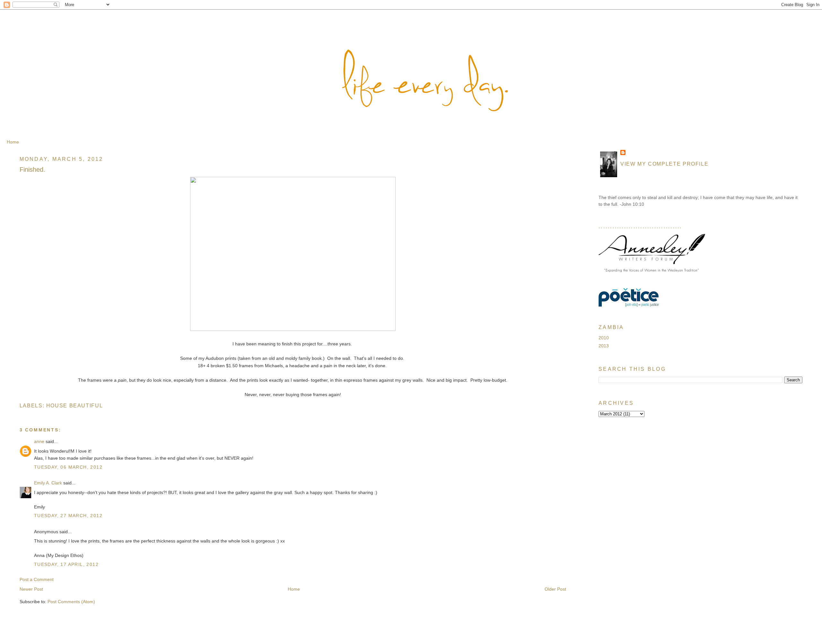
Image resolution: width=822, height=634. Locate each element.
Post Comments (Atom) (71, 601)
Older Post (555, 589)
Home (13, 141)
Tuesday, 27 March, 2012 (68, 515)
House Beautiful (74, 405)
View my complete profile (664, 164)
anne (39, 441)
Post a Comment (37, 579)
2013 (604, 345)
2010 (604, 337)
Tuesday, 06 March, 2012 (68, 467)
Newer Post (31, 589)
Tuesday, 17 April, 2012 (66, 564)
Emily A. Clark (48, 482)
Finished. (32, 169)
